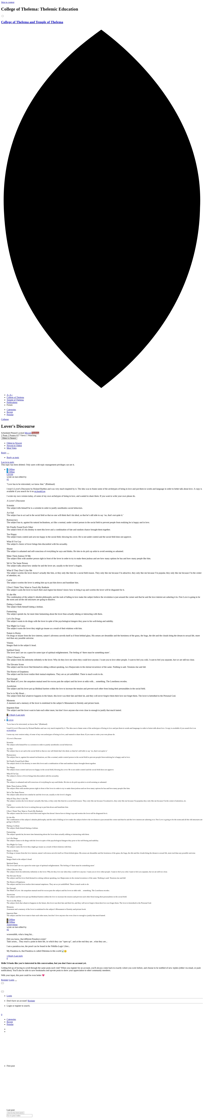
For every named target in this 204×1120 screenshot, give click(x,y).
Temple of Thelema (15, 400)
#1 (8, 479)
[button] (5, 419)
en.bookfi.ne (39, 491)
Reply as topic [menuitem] (13, 457)
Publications (12, 402)
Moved (28, 433)
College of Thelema (15, 397)
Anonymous (12, 924)
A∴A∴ (10, 395)
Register (4, 980)
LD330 (10, 474)
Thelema (35, 433)
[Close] (16, 980)
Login (11, 980)
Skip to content (7, 2)
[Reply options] (8, 453)
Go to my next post (15, 1113)
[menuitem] (14, 443)
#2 (8, 929)
